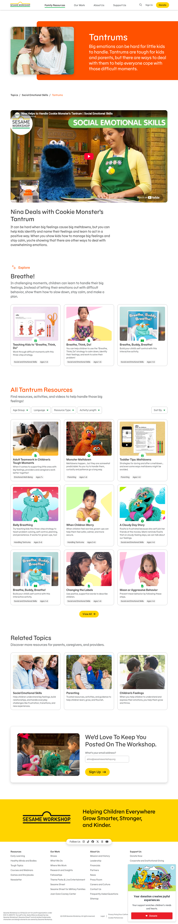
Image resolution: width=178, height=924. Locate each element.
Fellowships (56, 875)
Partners (94, 870)
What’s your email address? (100, 752)
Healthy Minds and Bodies (24, 860)
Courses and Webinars (22, 870)
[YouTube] (107, 841)
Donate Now (136, 856)
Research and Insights (61, 870)
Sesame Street (57, 884)
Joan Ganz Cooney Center (63, 893)
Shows (53, 856)
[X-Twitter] (97, 841)
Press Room (96, 879)
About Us (99, 5)
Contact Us (95, 889)
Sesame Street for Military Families (67, 889)
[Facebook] (93, 841)
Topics (14, 95)
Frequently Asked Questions (104, 893)
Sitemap (94, 898)
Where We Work (58, 865)
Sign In (149, 5)
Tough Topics (17, 865)
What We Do (56, 860)
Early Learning (18, 856)
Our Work (79, 5)
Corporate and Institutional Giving (147, 860)
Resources (16, 851)
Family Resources (55, 5)
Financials (95, 865)
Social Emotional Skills (35, 95)
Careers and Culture (100, 884)
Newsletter (16, 879)
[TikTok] (88, 841)
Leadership (95, 860)
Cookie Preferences (115, 918)
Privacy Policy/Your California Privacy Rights (124, 914)
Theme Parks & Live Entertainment (67, 879)
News (93, 875)
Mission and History (100, 856)
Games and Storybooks (22, 875)
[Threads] (102, 841)
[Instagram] (84, 841)
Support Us (119, 5)
